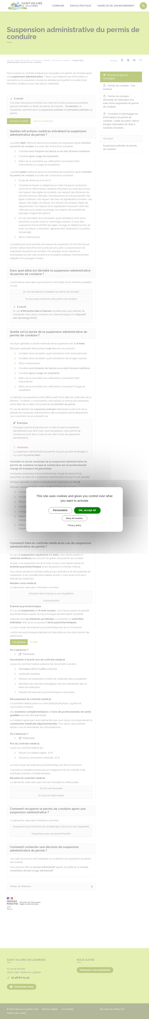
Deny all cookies (74, 518)
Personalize (60, 510)
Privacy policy (74, 525)
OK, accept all (87, 510)
